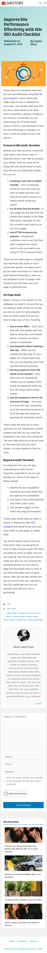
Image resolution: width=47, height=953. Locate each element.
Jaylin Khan (36, 42)
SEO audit (11, 609)
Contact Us (22, 941)
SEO (9, 604)
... (38, 702)
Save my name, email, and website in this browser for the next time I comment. (24, 781)
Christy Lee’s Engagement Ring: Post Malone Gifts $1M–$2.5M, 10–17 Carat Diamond (21, 849)
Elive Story (12, 949)
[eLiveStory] (12, 3)
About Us (34, 941)
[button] (40, 3)
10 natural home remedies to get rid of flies (23, 900)
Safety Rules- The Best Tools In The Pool (23, 613)
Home (11, 941)
